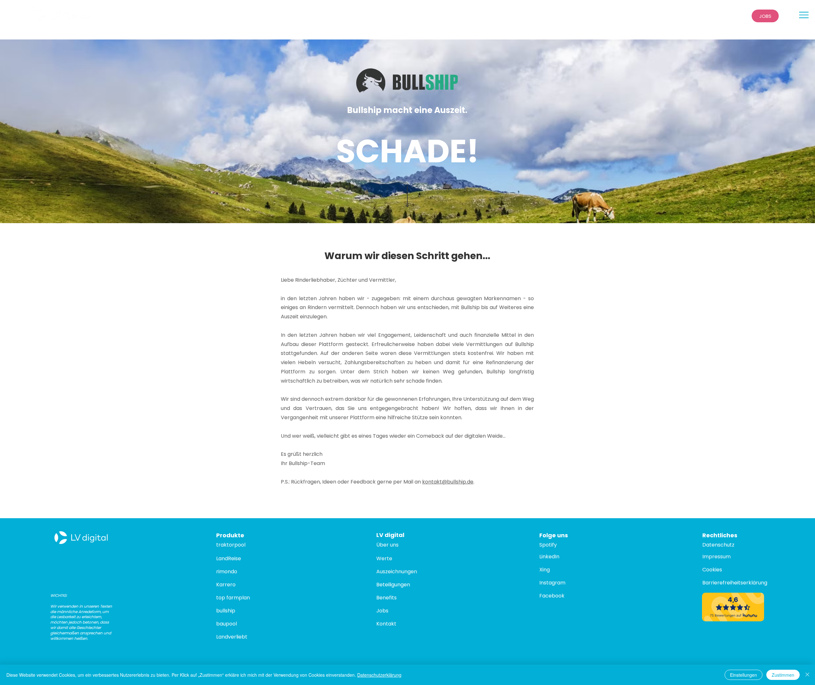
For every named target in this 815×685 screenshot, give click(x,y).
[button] (804, 15)
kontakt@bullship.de (447, 481)
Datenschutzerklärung (379, 675)
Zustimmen (783, 675)
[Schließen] (807, 675)
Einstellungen (743, 675)
